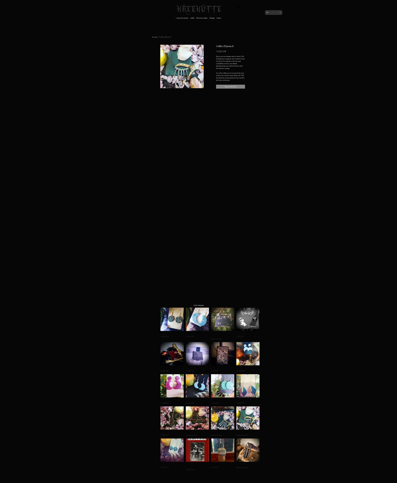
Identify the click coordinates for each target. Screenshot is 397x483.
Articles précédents (210, 301)
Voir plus (210, 477)
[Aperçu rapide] (172, 319)
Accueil (154, 37)
